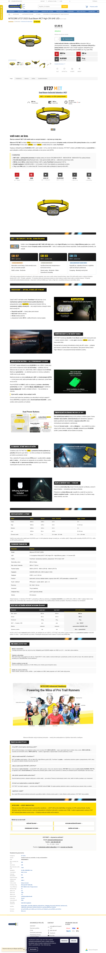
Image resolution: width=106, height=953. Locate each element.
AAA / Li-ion (24, 872)
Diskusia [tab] (26, 78)
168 (22, 865)
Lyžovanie (29, 907)
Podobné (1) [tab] (18, 78)
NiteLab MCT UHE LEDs (26, 885)
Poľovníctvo (41, 905)
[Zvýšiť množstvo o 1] (60, 38)
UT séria (23, 856)
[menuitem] (11, 11)
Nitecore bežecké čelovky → (74, 823)
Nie (22, 875)
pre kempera (45, 909)
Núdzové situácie (51, 907)
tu (49, 945)
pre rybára (32, 909)
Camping (47, 905)
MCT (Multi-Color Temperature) (29, 887)
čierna (22, 898)
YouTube (52, 935)
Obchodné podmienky (36, 932)
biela (22, 883)
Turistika (30, 905)
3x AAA (22, 870)
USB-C (22, 880)
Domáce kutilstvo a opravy (39, 907)
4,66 (22, 892)
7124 (22, 867)
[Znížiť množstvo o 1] (60, 40)
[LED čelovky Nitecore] (37, 21)
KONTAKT (43, 1)
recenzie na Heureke (66, 847)
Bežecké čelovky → (32, 823)
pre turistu (38, 909)
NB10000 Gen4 (38, 386)
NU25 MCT (42, 610)
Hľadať (65, 6)
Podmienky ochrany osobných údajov (35, 935)
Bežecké (58, 905)
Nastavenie (33, 949)
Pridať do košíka (69, 39)
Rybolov (35, 905)
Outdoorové (63, 905)
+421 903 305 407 (56, 842)
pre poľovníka (24, 909)
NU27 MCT (57, 610)
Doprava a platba (52, 1)
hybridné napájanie (26, 903)
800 (22, 862)
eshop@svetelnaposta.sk (55, 840)
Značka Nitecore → (74, 828)
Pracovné (52, 905)
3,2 (22, 894)
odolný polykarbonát (26, 896)
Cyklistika (23, 907)
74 (21, 889)
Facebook (52, 933)
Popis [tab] (11, 78)
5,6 (22, 891)
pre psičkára (52, 909)
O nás (61, 1)
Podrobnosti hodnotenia (26, 21)
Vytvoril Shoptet (93, 950)
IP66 (22, 900)
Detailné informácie (59, 64)
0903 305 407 (53, 930)
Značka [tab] (33, 78)
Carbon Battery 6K (15, 389)
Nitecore (23, 911)
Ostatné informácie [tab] (42, 78)
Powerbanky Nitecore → (32, 828)
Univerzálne (24, 905)
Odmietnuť (64, 941)
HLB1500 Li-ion (28, 870)
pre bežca (58, 909)
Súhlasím (73, 941)
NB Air (32, 386)
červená (26, 883)
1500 (22, 877)
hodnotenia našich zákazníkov (48, 847)
